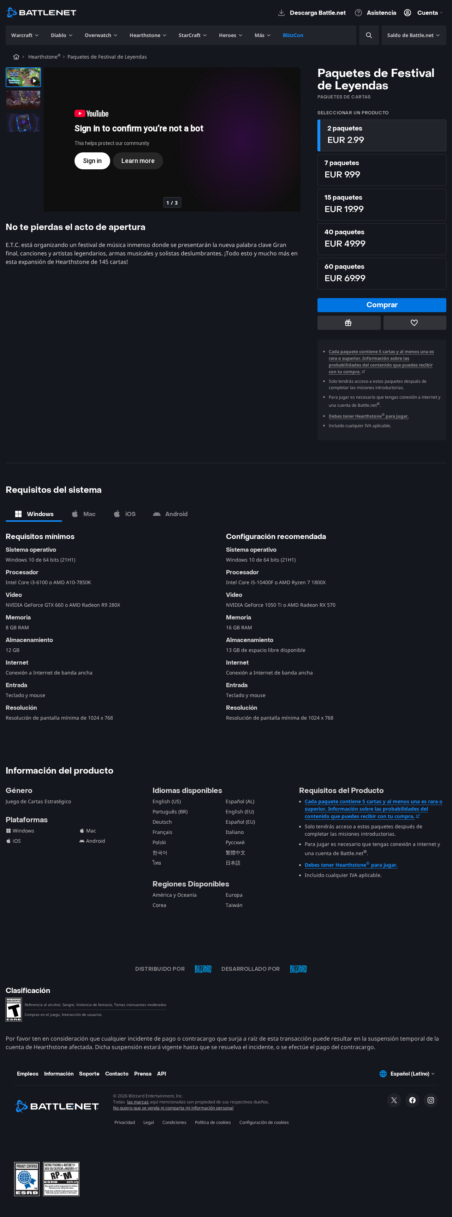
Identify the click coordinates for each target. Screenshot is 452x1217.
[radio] (381, 135)
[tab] (34, 514)
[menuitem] (25, 35)
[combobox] (363, 35)
